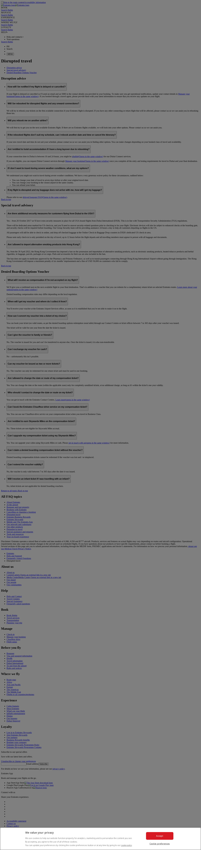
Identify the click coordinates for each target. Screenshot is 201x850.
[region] (100, 838)
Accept (159, 835)
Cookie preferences (160, 843)
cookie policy (126, 845)
